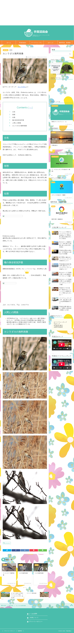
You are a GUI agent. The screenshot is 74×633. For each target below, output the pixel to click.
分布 (13, 112)
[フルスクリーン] (70, 348)
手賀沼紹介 (22, 42)
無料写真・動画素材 (65, 43)
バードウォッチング (37, 43)
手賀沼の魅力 (59, 325)
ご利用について (33, 617)
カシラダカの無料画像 (19, 126)
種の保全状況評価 (18, 120)
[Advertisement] (37, 12)
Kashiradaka (7, 543)
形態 (13, 114)
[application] (61, 344)
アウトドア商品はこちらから (61, 74)
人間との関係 (16, 123)
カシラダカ (21, 87)
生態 (13, 117)
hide (30, 108)
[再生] (54, 348)
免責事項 (20, 630)
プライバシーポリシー (36, 621)
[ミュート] (67, 348)
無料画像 (6, 50)
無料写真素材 (59, 327)
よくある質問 (33, 613)
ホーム (9, 42)
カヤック (51, 42)
